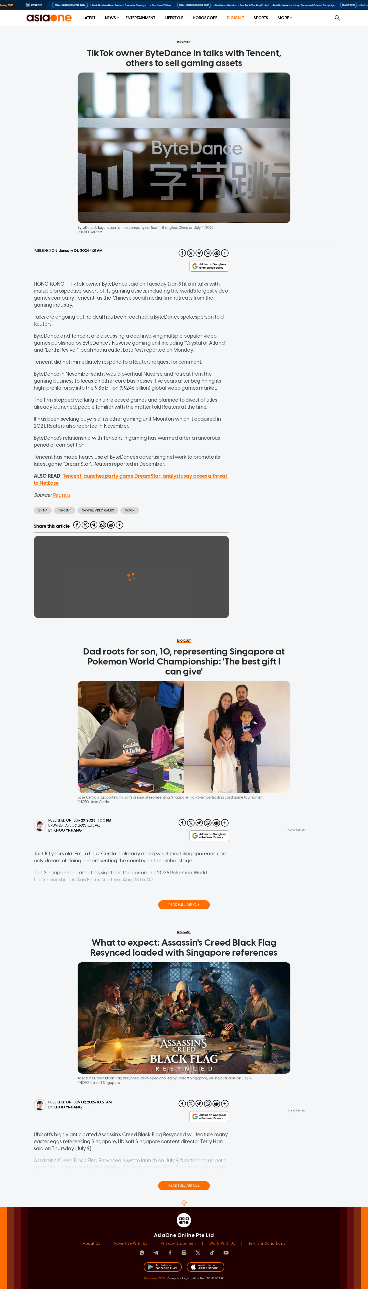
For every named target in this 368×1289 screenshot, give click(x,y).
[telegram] (199, 253)
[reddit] (216, 253)
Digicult (235, 18)
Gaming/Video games (98, 510)
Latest (89, 18)
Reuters (61, 495)
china (42, 510)
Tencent (64, 510)
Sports (261, 18)
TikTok (130, 510)
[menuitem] (89, 18)
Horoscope (205, 18)
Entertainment (140, 18)
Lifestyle (174, 18)
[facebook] (182, 253)
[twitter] (191, 253)
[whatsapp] (208, 253)
